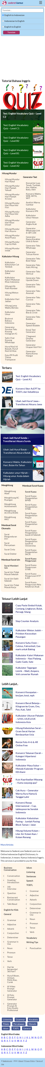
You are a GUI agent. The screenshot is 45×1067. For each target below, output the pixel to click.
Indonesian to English (14, 21)
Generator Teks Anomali (33, 292)
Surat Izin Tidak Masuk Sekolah (11, 573)
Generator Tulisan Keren (32, 253)
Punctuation (35, 948)
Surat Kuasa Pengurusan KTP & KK (33, 575)
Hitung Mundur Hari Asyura (12, 230)
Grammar (11, 920)
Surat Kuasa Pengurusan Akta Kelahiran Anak (33, 584)
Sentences (31, 876)
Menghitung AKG (10, 518)
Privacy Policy (29, 1061)
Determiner (12, 937)
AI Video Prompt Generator (12, 988)
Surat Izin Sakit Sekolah (11, 579)
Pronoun (11, 952)
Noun (9, 948)
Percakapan (18, 1024)
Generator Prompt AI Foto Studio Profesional (12, 1006)
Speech (29, 880)
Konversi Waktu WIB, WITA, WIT (33, 195)
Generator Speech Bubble (33, 324)
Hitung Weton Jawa (11, 293)
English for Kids (11, 909)
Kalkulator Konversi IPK (32, 210)
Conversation (13, 876)
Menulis (32, 1024)
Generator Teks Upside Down (33, 279)
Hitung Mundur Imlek (12, 249)
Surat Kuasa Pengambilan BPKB (31, 498)
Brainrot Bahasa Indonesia (9, 320)
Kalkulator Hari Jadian (12, 300)
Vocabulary (31, 938)
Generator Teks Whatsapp (33, 246)
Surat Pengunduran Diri (10, 536)
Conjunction (13, 933)
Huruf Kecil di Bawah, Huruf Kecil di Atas (11, 348)
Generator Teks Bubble (33, 317)
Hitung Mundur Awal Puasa (12, 236)
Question (11, 893)
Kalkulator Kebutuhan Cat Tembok (12, 264)
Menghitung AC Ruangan (11, 498)
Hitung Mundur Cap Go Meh (12, 243)
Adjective (11, 924)
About (20, 1061)
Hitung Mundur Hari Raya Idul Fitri (12, 205)
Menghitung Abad (10, 492)
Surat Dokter (10, 553)
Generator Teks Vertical (33, 272)
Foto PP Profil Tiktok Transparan (11, 357)
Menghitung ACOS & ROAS (11, 511)
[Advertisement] (22, 56)
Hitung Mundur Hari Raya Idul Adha (12, 213)
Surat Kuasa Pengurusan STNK (30, 567)
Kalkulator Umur (10, 313)
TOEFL (29, 885)
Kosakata (33, 1019)
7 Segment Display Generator (31, 338)
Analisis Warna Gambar (33, 203)
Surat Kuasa (30, 491)
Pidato (6, 1024)
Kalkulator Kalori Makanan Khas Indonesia (12, 279)
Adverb (10, 928)
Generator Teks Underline (33, 285)
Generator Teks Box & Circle (33, 311)
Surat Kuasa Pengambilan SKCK (31, 552)
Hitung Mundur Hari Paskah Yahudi (12, 187)
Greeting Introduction (13, 881)
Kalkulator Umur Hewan (32, 216)
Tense (10, 956)
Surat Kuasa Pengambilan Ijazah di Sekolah (33, 532)
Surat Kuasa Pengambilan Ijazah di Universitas (31, 542)
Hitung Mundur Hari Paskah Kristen (12, 196)
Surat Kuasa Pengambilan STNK (31, 506)
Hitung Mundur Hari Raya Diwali (12, 222)
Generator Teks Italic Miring (33, 266)
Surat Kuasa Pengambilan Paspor (31, 515)
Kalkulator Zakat (10, 272)
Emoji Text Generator (31, 330)
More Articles (7, 844)
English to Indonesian (14, 15)
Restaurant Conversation (13, 898)
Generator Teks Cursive (33, 298)
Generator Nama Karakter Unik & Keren (33, 239)
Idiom (29, 867)
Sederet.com (7, 1061)
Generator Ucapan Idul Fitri (34, 346)
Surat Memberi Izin (11, 566)
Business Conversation (10, 868)
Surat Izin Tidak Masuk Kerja (11, 586)
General (7, 914)
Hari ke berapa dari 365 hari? (12, 969)
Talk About (12, 904)
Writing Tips (32, 942)
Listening (30, 872)
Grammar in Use (12, 942)
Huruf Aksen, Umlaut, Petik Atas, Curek (13, 978)
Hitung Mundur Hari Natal (12, 180)
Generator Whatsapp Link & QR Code (33, 230)
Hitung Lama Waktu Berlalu (11, 306)
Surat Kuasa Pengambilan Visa (31, 524)
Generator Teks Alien (33, 305)
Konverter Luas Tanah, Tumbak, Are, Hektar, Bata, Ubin (33, 186)
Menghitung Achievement (10, 505)
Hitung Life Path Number (11, 287)
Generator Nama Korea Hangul (32, 353)
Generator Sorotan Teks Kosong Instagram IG (11, 330)
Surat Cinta (9, 549)
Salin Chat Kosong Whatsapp (10, 340)
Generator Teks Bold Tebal (33, 259)
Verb (9, 961)
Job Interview (11, 887)
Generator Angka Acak (31, 223)
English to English (12, 26)
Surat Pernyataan (9, 544)
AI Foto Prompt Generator (12, 997)
